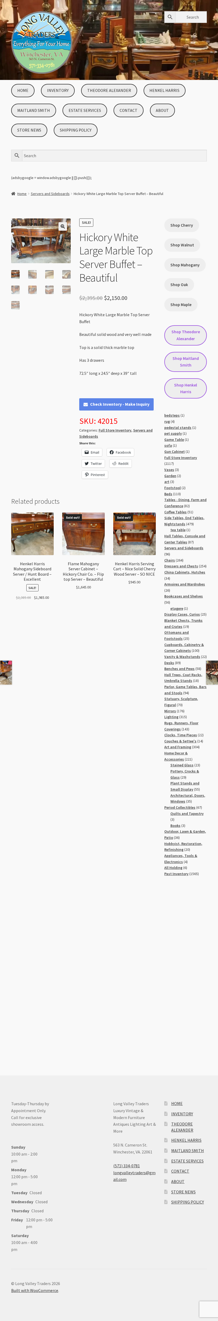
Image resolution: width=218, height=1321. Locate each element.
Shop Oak (179, 284)
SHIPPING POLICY (75, 130)
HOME (22, 90)
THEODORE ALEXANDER (109, 90)
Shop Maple (180, 304)
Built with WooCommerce (34, 1290)
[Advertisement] (185, 970)
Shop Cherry (181, 225)
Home (22, 193)
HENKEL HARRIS (164, 90)
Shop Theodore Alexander (185, 335)
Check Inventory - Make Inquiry (119, 404)
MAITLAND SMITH (33, 110)
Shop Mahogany (185, 264)
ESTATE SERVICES (85, 110)
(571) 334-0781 (126, 1165)
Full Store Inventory (115, 430)
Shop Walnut (182, 244)
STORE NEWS (29, 130)
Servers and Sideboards (50, 193)
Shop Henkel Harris (185, 388)
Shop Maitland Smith (186, 362)
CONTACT (128, 110)
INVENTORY (58, 90)
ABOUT (162, 110)
